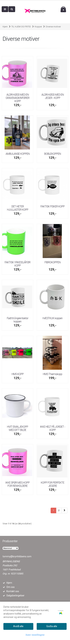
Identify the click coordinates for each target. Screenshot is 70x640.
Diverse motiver (53, 26)
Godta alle (51, 626)
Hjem (5, 26)
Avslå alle (18, 626)
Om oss (10, 587)
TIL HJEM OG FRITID (21, 26)
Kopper (38, 26)
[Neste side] (64, 510)
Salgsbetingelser (15, 595)
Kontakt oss (12, 591)
